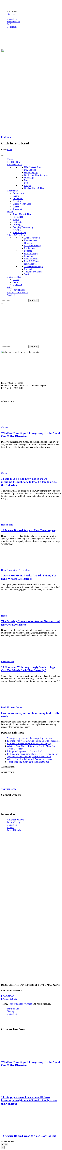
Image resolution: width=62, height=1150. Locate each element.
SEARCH (33, 300)
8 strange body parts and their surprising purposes (29, 738)
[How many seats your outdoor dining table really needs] (18, 704)
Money (27, 180)
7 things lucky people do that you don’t (25, 751)
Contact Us (12, 19)
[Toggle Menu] (2, 155)
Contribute (12, 27)
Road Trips (18, 217)
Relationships (30, 264)
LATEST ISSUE (9, 999)
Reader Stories (30, 258)
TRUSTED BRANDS (17, 292)
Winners (10, 827)
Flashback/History (32, 245)
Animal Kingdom (32, 237)
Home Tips (29, 177)
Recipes (27, 185)
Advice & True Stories (17, 235)
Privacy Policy (13, 822)
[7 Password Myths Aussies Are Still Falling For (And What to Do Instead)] (18, 567)
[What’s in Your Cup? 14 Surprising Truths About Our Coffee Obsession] (18, 424)
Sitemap (10, 1011)
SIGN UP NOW (8, 789)
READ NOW (7, 996)
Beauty (16, 196)
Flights (16, 219)
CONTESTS (19, 290)
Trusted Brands (14, 830)
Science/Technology (33, 266)
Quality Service (14, 295)
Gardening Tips (31, 172)
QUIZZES (17, 285)
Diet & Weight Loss (22, 204)
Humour (28, 243)
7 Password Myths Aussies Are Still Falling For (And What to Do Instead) (28, 577)
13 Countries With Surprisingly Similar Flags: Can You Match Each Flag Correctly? (28, 669)
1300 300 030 (13, 21)
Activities (17, 230)
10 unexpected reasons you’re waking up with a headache (33, 741)
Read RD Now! (14, 162)
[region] (31, 374)
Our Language (30, 253)
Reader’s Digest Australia (20, 1004)
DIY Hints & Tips (32, 167)
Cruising (16, 224)
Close (4, 1144)
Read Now (6, 137)
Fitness (16, 206)
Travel (10, 211)
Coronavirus (18, 193)
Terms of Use (13, 1008)
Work (26, 274)
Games (16, 279)
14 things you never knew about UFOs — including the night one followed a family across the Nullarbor (29, 482)
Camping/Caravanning (23, 227)
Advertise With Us (15, 819)
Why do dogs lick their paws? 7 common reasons (29, 759)
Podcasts (28, 251)
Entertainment (30, 240)
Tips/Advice (18, 209)
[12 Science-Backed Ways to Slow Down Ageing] (18, 522)
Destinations (18, 222)
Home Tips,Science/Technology (15, 570)
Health (4, 615)
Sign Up (11, 14)
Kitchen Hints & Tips (34, 188)
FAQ (9, 24)
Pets (26, 183)
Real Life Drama (32, 261)
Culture (4, 427)
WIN (9, 287)
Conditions (18, 198)
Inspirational (29, 248)
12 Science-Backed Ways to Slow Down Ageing (28, 530)
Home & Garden (14, 164)
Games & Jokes (14, 277)
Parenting (28, 256)
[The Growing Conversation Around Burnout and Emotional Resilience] (18, 613)
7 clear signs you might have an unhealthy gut (28, 762)
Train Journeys (19, 232)
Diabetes (17, 201)
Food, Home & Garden (11, 707)
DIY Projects (30, 170)
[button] (31, 383)
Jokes (15, 282)
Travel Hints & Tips (22, 214)
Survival (28, 269)
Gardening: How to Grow (36, 175)
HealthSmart (12, 190)
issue (9, 149)
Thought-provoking (33, 271)
